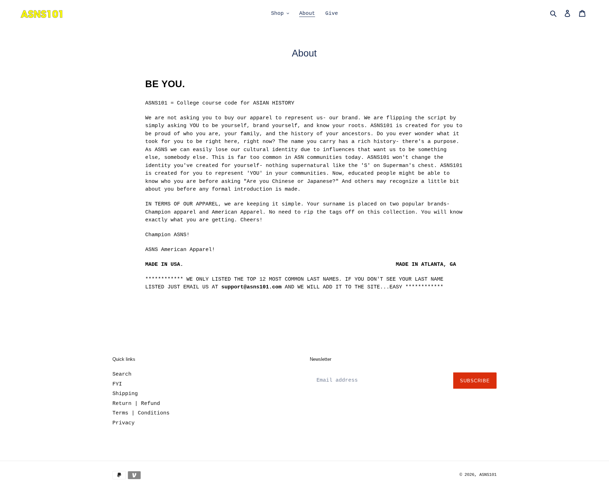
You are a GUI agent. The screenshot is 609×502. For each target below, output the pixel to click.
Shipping (125, 394)
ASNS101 (488, 474)
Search (121, 374)
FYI (117, 384)
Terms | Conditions (141, 413)
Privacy (123, 423)
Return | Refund (136, 404)
